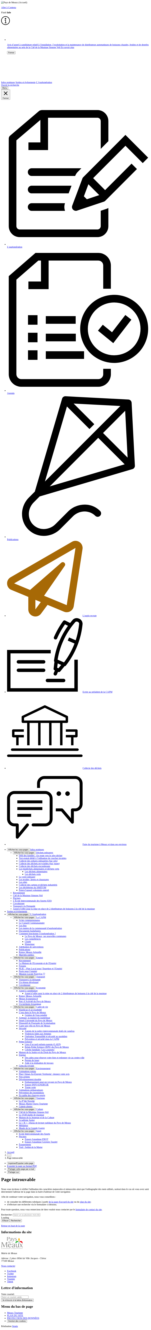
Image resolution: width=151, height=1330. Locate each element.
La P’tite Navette (27, 1101)
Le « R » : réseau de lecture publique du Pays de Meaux (45, 1123)
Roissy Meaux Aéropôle (30, 952)
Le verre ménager (27, 877)
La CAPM (41, 917)
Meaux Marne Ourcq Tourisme (33, 1103)
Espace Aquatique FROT (36, 1139)
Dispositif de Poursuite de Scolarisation (37, 1023)
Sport (38, 1131)
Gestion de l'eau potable (36, 1015)
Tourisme (40, 1098)
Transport (40, 976)
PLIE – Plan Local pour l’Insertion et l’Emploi (40, 968)
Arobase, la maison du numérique (34, 1018)
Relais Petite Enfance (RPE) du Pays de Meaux (47, 1047)
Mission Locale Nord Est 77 (32, 974)
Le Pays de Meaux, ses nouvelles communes (45, 936)
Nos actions (24, 1076)
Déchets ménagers (44, 852)
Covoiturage (18, 903)
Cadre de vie (42, 1007)
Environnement (43, 1068)
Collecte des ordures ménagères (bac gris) (38, 861)
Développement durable (30, 1079)
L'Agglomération (44, 82)
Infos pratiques (8, 82)
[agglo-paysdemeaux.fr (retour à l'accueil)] (21, 79)
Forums (22, 966)
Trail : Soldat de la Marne (30, 1147)
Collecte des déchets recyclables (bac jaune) (39, 863)
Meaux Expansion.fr (28, 998)
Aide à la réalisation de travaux (39, 1063)
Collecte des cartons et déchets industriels (38, 885)
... (9, 1155)
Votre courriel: (7, 1294)
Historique (30, 944)
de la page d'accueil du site (61, 1202)
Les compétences (33, 939)
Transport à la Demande (24, 906)
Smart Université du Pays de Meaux (35, 1020)
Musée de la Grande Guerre (32, 1128)
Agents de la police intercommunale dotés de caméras (49, 1031)
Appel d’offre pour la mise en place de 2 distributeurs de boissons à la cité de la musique (54, 908)
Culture (39, 1109)
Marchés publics (26, 955)
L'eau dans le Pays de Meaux (32, 1012)
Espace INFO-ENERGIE (37, 1084)
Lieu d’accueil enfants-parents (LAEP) (43, 1044)
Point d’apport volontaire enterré (34, 890)
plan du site (85, 1202)
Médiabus (23, 1125)
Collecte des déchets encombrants (34, 866)
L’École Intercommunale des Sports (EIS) (32, 901)
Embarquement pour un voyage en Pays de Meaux (48, 1082)
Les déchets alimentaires (36, 871)
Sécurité (22, 1028)
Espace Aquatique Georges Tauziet (41, 1142)
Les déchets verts (33, 874)
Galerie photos (25, 1106)
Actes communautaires (29, 920)
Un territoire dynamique (30, 1004)
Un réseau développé (28, 982)
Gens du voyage (26, 1065)
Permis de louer (32, 1060)
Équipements (25, 1144)
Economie (41, 988)
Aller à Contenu (8, 7)
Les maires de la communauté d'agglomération (40, 928)
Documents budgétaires (30, 931)
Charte (28, 941)
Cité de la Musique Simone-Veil (28, 895)
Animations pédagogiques (31, 1090)
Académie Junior (27, 1120)
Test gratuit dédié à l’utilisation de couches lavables (42, 858)
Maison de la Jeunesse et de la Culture (36, 1117)
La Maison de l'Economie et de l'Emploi (37, 963)
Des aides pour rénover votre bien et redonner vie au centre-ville (54, 1057)
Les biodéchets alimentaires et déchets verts (39, 869)
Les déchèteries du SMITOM (32, 887)
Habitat (22, 1055)
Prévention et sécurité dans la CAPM (42, 1039)
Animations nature (27, 1071)
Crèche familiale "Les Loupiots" (40, 1049)
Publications (24, 949)
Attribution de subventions (31, 947)
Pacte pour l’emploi (28, 971)
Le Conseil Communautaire (32, 923)
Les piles (23, 882)
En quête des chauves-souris (32, 1095)
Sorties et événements (25, 82)
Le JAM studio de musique (31, 1115)
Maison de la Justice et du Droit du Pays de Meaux (42, 1052)
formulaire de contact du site (89, 1209)
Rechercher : (7, 1214)
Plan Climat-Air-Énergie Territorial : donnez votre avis (44, 1074)
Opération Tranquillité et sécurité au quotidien (46, 1036)
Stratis (15, 1326)
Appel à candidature (28, 990)
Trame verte (30, 1087)
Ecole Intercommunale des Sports (34, 1134)
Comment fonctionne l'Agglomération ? (37, 933)
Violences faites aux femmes (38, 1033)
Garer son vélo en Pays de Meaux (34, 1025)
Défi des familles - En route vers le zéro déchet (40, 855)
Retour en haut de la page (13, 1226)
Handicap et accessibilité (30, 1010)
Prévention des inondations (31, 1092)
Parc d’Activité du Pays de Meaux (35, 1001)
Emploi (39, 957)
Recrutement (19, 893)
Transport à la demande (30, 979)
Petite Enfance (25, 1041)
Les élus (23, 925)
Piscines (16, 898)
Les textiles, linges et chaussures (34, 879)
